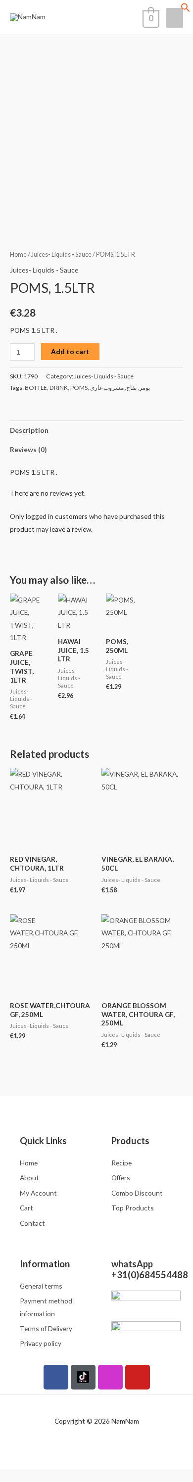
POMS (79, 387)
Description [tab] (29, 430)
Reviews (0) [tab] (28, 449)
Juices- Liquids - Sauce (61, 254)
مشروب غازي (107, 387)
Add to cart (70, 351)
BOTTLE (36, 387)
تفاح (131, 387)
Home (18, 254)
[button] (186, 9)
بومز (144, 387)
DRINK (58, 387)
